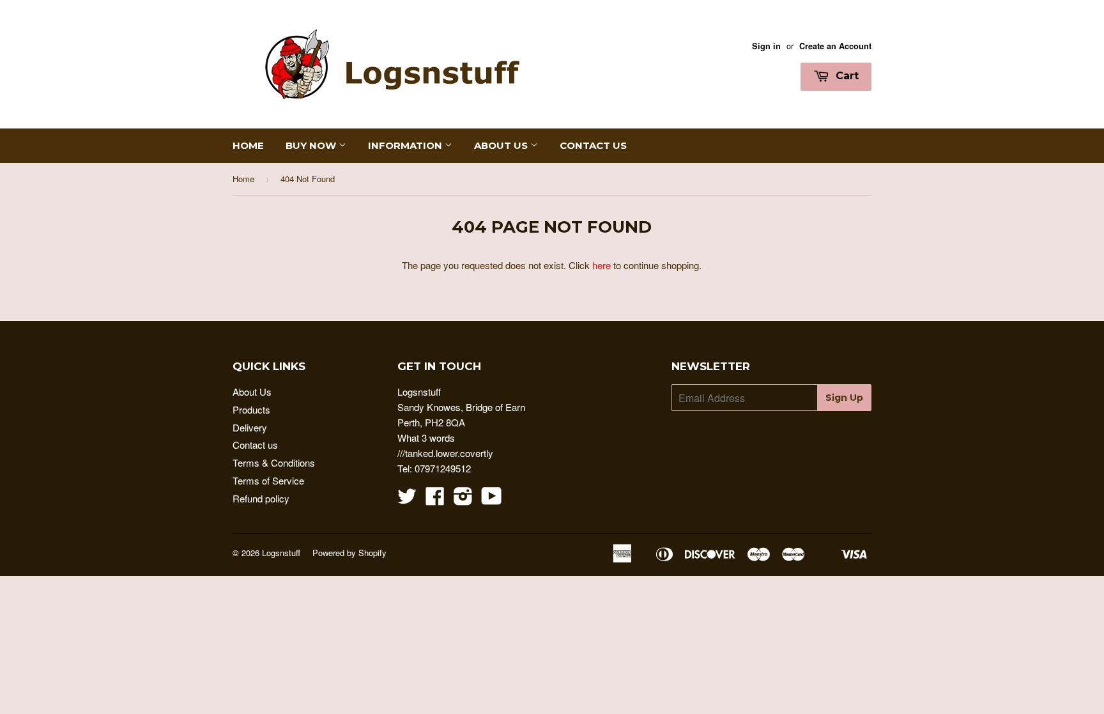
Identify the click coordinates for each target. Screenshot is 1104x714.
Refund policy (261, 498)
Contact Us (593, 145)
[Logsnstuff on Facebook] (435, 499)
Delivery (250, 427)
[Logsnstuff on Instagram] (463, 499)
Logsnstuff (281, 553)
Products (251, 409)
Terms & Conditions (274, 462)
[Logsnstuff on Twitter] (407, 499)
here (601, 265)
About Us (502, 145)
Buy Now (312, 145)
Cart (845, 76)
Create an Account (835, 46)
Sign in (766, 46)
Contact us (255, 444)
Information (406, 145)
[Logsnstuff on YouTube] (492, 499)
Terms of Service (268, 480)
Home (248, 145)
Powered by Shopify (349, 553)
